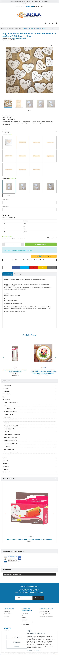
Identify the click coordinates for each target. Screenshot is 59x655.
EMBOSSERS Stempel (9, 408)
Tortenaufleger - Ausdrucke (11, 443)
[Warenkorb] (56, 23)
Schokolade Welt (7, 394)
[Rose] (22, 186)
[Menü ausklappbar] (2, 23)
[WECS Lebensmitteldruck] (29, 15)
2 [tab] (30, 110)
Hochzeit (6, 423)
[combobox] (29, 131)
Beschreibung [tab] (8, 274)
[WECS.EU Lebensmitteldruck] (43, 367)
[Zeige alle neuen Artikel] (55, 478)
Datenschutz (37, 650)
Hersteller (38, 4)
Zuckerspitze (7, 455)
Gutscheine (6, 469)
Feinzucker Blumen (8, 414)
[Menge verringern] (4, 244)
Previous (3, 357)
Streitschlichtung (8, 614)
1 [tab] (28, 110)
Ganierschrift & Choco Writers (11, 420)
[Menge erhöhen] (22, 244)
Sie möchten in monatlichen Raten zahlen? (29, 260)
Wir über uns (7, 611)
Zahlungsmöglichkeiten (45, 614)
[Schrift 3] (50, 142)
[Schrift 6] (36, 155)
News (20, 4)
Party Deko (7, 431)
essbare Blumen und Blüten (10, 411)
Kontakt (32, 4)
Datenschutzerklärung (23, 591)
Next (55, 357)
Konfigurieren (17, 642)
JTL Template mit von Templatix (47, 652)
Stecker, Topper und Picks (10, 440)
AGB (23, 615)
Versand (13, 217)
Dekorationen (11, 119)
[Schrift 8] (8, 169)
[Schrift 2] (36, 142)
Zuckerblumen (6, 472)
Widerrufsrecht (25, 624)
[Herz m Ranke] (50, 186)
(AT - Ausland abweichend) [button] (19, 238)
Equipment (5, 460)
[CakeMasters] (15, 367)
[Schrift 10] (36, 169)
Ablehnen (16, 646)
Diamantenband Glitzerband (11, 402)
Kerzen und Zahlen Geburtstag (11, 426)
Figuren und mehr (8, 417)
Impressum (29, 650)
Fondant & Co (6, 391)
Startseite (25, 4)
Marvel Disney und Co (9, 428)
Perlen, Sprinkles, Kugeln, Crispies (12, 434)
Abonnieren (38, 598)
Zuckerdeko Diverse (9, 449)
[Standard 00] (8, 142)
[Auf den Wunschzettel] (54, 45)
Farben (4, 458)
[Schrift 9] (22, 169)
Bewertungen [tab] (18, 274)
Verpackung (6, 466)
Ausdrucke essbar (7, 385)
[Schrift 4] (8, 155)
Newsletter (6, 616)
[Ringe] (36, 186)
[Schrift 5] (22, 155)
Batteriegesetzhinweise (27, 622)
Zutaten (5, 397)
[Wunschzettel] (53, 23)
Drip (5, 405)
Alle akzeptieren (17, 637)
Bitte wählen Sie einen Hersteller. (12, 574)
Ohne (10, 195)
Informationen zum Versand (46, 616)
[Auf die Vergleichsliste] (51, 45)
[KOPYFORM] (29, 536)
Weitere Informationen (41, 260)
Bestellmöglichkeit (44, 611)
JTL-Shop (36, 652)
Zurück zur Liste (5, 28)
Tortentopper (7, 446)
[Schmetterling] (8, 186)
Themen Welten (6, 388)
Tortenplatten (6, 463)
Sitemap (24, 617)
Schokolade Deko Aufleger (10, 437)
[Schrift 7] (50, 155)
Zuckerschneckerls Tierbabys (11, 452)
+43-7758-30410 (29, 6)
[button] (45, 23)
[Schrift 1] (22, 142)
